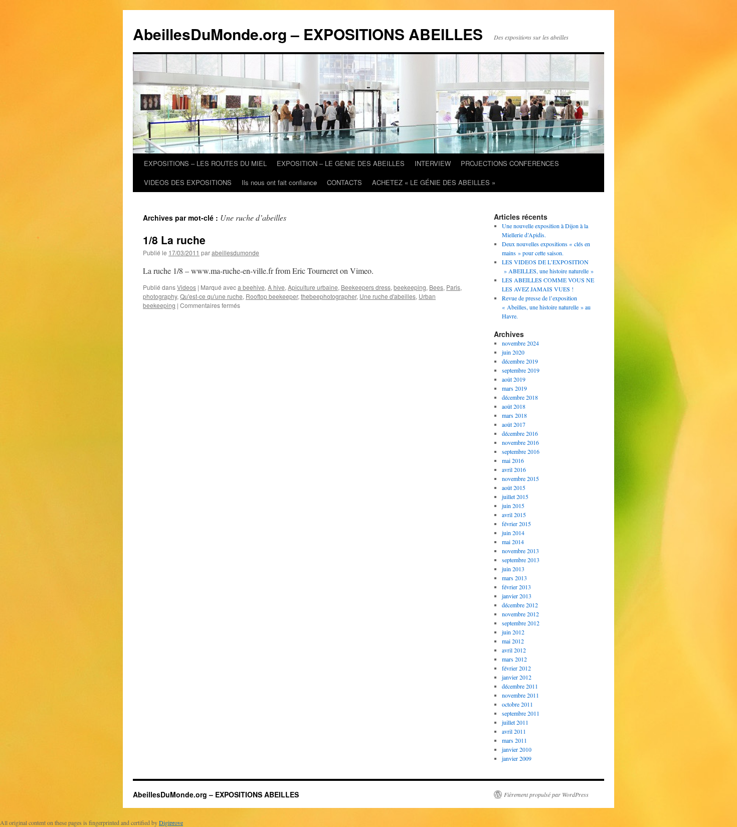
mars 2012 (514, 659)
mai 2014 (513, 542)
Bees (436, 287)
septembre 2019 (520, 370)
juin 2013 (513, 569)
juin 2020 (513, 352)
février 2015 (516, 524)
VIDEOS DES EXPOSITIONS (188, 182)
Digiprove (171, 822)
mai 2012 (513, 641)
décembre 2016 (520, 433)
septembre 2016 (520, 451)
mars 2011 (514, 740)
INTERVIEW (433, 163)
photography (160, 296)
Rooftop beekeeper (272, 296)
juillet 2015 (515, 496)
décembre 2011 (520, 686)
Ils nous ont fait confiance (279, 182)
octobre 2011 (517, 704)
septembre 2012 (520, 623)
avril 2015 (514, 515)
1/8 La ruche (174, 239)
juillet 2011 (515, 722)
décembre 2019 (520, 361)
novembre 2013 (520, 551)
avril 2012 (514, 650)
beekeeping (410, 287)
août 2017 (513, 424)
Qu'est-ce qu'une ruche (211, 296)
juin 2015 (513, 506)
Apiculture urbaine (313, 287)
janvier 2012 (516, 677)
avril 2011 (514, 731)
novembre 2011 (520, 695)
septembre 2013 (520, 560)
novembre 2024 (520, 343)
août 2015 (513, 487)
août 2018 (513, 406)
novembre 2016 (520, 442)
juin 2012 (513, 632)
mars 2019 (514, 388)
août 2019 (513, 379)
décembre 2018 (520, 397)
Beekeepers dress (366, 287)
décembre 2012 (520, 605)
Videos (186, 287)
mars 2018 (514, 415)
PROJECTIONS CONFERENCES (510, 163)
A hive (276, 287)
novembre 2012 (520, 614)
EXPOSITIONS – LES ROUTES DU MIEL (205, 163)
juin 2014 (513, 533)
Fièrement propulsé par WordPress (546, 794)
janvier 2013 (516, 596)
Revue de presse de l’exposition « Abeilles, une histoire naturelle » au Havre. (546, 307)
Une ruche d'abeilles (387, 296)
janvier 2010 (516, 749)
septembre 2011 (520, 713)
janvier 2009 (516, 758)
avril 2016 (514, 469)
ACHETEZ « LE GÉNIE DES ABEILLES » (433, 182)
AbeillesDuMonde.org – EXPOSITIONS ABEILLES (308, 34)
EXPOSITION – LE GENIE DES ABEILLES (341, 163)
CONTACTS (344, 182)
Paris (453, 287)
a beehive (251, 287)
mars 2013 (514, 578)
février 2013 (516, 587)
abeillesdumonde (235, 252)
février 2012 (516, 668)
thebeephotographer (328, 296)
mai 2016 (513, 460)
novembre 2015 (520, 478)
